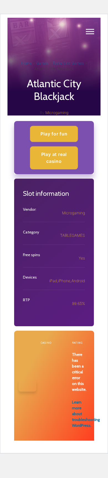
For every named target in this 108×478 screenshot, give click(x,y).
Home (26, 63)
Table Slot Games (68, 63)
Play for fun (54, 134)
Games (42, 63)
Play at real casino (54, 157)
